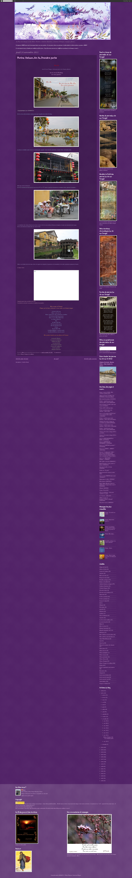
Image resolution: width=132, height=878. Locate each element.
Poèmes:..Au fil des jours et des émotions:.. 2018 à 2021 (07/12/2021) (107, 418)
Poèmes (101, 665)
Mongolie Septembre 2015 (105, 630)
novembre (104, 718)
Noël (100, 641)
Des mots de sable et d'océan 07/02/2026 (105, 467)
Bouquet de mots (103, 577)
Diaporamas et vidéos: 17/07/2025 (106, 479)
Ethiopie (101, 605)
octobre (104, 716)
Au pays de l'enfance (103, 571)
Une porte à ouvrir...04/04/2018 (106, 502)
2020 (102, 766)
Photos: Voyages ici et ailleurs (27, 354)
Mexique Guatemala (103, 628)
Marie (24, 790)
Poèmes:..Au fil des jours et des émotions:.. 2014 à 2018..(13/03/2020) (107, 425)
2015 (102, 754)
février (104, 697)
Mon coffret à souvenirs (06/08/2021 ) (107, 461)
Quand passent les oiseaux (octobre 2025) (107, 473)
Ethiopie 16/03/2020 (103, 488)
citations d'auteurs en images (105, 584)
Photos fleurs (102, 648)
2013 (102, 749)
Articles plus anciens (90, 359)
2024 (102, 776)
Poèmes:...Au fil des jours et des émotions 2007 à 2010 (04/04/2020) (107, 401)
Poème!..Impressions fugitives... (109, 520)
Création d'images (103, 588)
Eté (100, 603)
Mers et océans (102, 626)
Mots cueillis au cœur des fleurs (106, 636)
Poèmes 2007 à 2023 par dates (106, 408)
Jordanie (101, 613)
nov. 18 (105, 730)
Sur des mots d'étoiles (104, 675)
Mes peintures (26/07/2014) (105, 481)
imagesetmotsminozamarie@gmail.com (23, 806)
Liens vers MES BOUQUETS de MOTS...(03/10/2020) (106, 439)
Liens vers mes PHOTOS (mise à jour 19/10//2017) (107, 476)
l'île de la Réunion (103, 615)
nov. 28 (105, 741)
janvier (104, 695)
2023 (102, 773)
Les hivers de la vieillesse (104, 619)
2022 (102, 771)
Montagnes (101, 632)
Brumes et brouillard (103, 581)
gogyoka (101, 609)
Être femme (101, 607)
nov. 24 (105, 735)
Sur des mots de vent (103, 679)
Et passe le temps (103, 600)
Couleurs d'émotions (103, 586)
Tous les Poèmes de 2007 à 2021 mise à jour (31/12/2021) (107, 405)
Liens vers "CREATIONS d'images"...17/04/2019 (104, 458)
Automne (101, 573)
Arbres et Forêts (102, 569)
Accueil (56, 359)
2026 (102, 780)
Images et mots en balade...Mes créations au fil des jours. (106, 392)
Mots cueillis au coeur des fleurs (106, 634)
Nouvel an (101, 643)
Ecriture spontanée (103, 596)
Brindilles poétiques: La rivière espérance (110, 541)
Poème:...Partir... (109, 548)
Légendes (101, 617)
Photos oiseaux (102, 654)
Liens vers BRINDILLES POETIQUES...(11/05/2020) (105, 442)
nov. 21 (105, 732)
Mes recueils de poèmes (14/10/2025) (107, 399)
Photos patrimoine (103, 657)
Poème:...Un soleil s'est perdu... (110, 513)
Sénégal (101, 673)
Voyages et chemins (103, 683)
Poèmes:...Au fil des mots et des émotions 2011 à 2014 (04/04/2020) (107, 429)
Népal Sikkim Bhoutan (104, 638)
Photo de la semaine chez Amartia (106, 645)
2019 (102, 764)
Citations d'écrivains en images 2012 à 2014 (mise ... (107, 435)
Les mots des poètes (103, 622)
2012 (102, 747)
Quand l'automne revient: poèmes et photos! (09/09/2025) (107, 464)
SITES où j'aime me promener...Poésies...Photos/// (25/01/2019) (105, 499)
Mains (100, 624)
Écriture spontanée (103, 598)
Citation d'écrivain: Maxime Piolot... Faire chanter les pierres (106, 364)
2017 (102, 759)
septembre (104, 714)
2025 (102, 778)
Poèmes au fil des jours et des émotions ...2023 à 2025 (105, 410)
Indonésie (101, 611)
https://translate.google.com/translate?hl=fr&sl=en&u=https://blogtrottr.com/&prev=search (50, 808)
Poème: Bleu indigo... (110, 533)
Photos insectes (102, 650)
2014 (102, 752)
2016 (102, 757)
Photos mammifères (103, 652)
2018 (102, 761)
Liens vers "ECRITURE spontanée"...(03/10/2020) (107, 445)
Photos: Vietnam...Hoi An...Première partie (37, 58)
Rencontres (101, 671)
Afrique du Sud (102, 567)
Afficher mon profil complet (27, 795)
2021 (102, 768)
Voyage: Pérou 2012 (103, 490)
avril (103, 702)
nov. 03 (105, 721)
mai (103, 704)
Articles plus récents (22, 359)
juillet (103, 709)
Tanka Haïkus (102, 681)
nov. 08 (105, 723)
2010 (102, 690)
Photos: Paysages (103, 661)
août (103, 711)
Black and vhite (102, 575)
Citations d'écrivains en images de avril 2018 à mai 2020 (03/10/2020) (107, 422)
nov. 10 (105, 725)
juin (103, 707)
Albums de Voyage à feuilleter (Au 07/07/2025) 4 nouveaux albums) (106, 396)
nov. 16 (105, 728)
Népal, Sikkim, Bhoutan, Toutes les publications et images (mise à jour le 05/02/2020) (107, 485)
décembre (104, 744)
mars (103, 699)
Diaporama (101, 594)
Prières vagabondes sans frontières (107, 667)
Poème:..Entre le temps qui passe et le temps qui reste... (110, 556)
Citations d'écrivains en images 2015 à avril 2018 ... (107, 432)
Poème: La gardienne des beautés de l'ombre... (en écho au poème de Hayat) (110, 528)
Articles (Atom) (25, 362)
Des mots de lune (103, 590)
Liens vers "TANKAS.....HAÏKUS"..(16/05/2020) (107, 449)
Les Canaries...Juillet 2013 (105, 495)
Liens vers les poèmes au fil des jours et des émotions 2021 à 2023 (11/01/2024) (107, 415)
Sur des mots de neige (104, 677)
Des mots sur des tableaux (105, 592)
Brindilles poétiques (103, 579)
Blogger (79, 875)
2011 (102, 693)
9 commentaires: (58, 352)
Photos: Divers (102, 659)
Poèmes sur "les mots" (104, 470)
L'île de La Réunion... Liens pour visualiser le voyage (106, 493)
